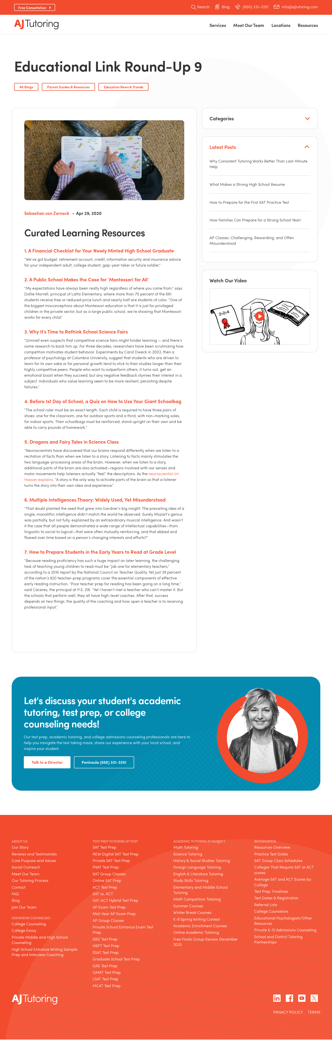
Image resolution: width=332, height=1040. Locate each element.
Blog (226, 6)
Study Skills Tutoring (190, 880)
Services (218, 25)
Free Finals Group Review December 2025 (205, 941)
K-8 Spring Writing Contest (196, 919)
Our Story (20, 847)
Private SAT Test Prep (111, 860)
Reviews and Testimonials (34, 854)
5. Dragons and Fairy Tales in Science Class (71, 441)
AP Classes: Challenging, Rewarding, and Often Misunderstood (252, 240)
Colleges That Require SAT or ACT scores (284, 869)
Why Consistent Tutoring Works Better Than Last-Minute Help (258, 163)
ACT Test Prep (105, 887)
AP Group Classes (108, 920)
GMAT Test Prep (107, 972)
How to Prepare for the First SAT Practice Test (249, 202)
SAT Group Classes (109, 874)
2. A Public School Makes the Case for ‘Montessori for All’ (86, 279)
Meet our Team (248, 25)
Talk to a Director (47, 762)
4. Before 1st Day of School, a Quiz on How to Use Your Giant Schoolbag (102, 401)
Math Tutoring (185, 847)
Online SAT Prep (107, 880)
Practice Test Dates (271, 854)
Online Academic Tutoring (196, 932)
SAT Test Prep (104, 847)
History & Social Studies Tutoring (201, 860)
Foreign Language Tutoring (197, 867)
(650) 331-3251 (255, 6)
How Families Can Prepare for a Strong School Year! (255, 220)
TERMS (314, 1012)
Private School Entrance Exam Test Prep (123, 929)
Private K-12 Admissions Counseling (285, 930)
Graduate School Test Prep (116, 959)
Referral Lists (265, 904)
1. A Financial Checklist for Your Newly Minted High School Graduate (99, 250)
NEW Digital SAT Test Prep (116, 854)
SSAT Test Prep (106, 952)
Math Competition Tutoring (197, 899)
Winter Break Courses (192, 912)
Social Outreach (26, 867)
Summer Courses (188, 906)
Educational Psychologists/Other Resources (283, 920)
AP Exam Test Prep (109, 907)
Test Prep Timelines (271, 891)
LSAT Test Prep (105, 979)
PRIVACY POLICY (288, 1012)
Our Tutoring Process (30, 880)
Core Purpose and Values (34, 860)
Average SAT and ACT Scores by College (282, 881)
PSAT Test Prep (106, 867)
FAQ (15, 893)
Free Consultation (32, 7)
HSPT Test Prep (106, 945)
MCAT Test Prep (107, 985)
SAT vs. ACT (103, 893)
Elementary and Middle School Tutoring (200, 889)
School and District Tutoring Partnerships (278, 939)
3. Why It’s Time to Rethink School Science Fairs (76, 331)
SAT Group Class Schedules (278, 860)
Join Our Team (24, 907)
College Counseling (29, 923)
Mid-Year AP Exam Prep (114, 913)
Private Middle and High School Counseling (40, 939)
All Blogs (26, 86)
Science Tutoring (187, 854)
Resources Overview (272, 847)
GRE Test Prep (105, 965)
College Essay (24, 930)
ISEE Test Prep (105, 939)
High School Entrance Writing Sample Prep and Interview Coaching (44, 951)
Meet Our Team (25, 874)
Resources (308, 25)
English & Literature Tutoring (198, 874)
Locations (280, 25)
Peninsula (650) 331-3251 (104, 762)
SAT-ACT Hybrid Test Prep (115, 900)
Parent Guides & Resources (68, 86)
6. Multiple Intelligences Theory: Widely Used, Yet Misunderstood (95, 499)
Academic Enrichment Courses (200, 925)
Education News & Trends (123, 86)
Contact (19, 887)
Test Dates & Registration (276, 898)
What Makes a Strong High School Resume (247, 184)
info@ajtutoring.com (300, 6)
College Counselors (271, 911)
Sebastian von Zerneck (46, 213)
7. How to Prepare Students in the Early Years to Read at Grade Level (100, 551)
